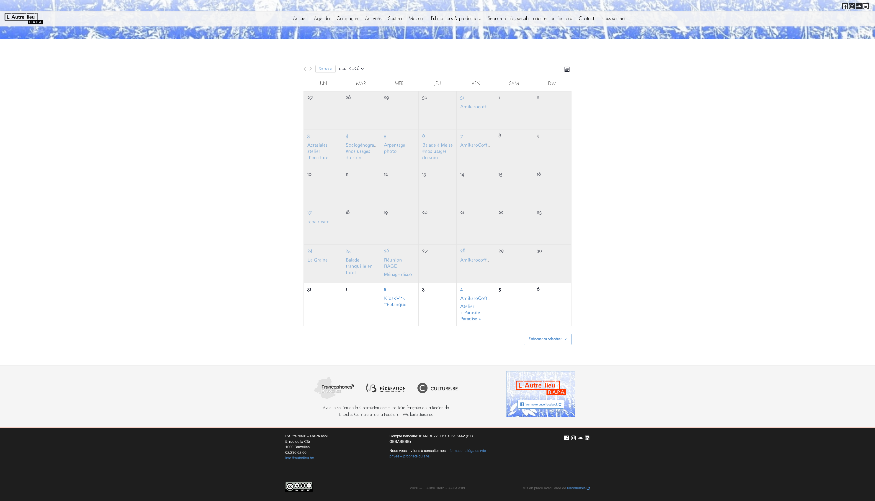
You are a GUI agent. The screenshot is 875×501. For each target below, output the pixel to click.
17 (309, 212)
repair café (318, 222)
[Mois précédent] (305, 69)
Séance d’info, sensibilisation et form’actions (530, 18)
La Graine (317, 260)
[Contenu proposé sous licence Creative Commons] (299, 487)
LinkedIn (864, 5)
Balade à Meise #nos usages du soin (437, 151)
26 (386, 251)
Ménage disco (398, 274)
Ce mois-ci (325, 68)
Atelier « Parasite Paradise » (470, 312)
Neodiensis (576, 488)
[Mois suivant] (310, 69)
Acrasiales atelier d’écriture (317, 151)
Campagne (347, 18)
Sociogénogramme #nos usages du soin (365, 151)
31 (462, 97)
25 (348, 251)
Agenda (322, 18)
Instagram (851, 5)
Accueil (300, 18)
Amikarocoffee (475, 107)
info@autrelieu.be (299, 458)
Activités (373, 18)
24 (309, 251)
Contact (586, 18)
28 (462, 251)
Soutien (395, 18)
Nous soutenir (614, 18)
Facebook (844, 5)
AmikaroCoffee (476, 145)
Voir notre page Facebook (541, 404)
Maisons (416, 18)
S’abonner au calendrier (545, 339)
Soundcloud (857, 5)
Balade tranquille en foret (359, 266)
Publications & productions (456, 18)
